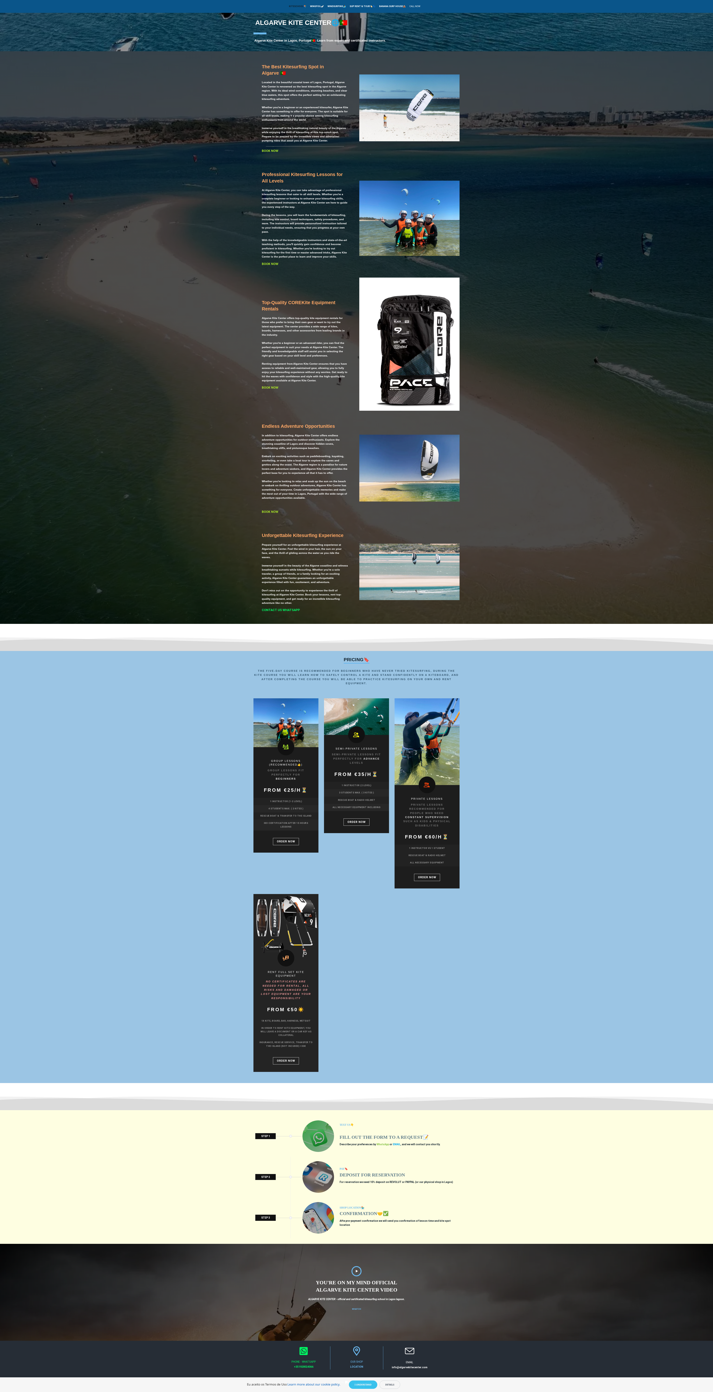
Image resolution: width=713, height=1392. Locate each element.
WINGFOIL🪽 (317, 6)
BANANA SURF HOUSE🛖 (392, 6)
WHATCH (356, 1309)
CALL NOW (414, 6)
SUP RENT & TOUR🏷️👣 (362, 6)
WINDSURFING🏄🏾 (337, 6)
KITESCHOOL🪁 (297, 6)
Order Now (286, 841)
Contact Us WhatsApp (281, 610)
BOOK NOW (270, 151)
